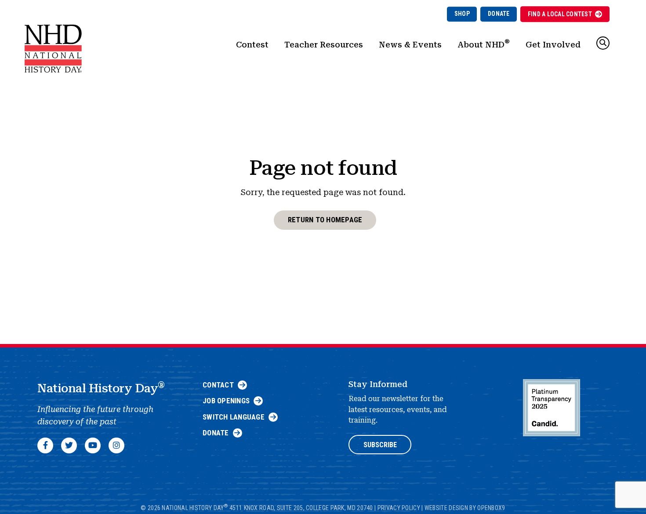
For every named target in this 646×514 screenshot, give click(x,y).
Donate (499, 13)
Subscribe (380, 445)
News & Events (410, 44)
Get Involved (553, 44)
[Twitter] (69, 445)
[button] (603, 43)
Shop (462, 13)
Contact (218, 384)
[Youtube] (93, 445)
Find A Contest (560, 14)
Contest (252, 44)
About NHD (483, 43)
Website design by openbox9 (465, 507)
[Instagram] (116, 445)
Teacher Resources (323, 44)
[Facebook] (45, 445)
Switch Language (234, 417)
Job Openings (226, 400)
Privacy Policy (398, 507)
